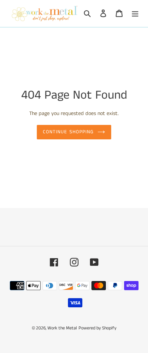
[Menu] (135, 13)
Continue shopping (68, 132)
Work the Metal (62, 328)
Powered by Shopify (98, 328)
